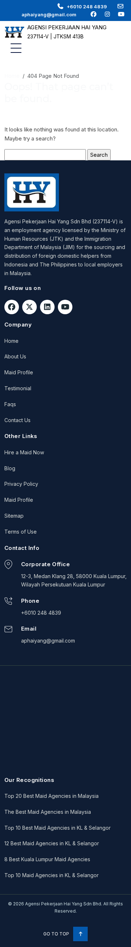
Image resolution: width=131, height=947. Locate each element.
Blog (9, 468)
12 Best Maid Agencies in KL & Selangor (51, 843)
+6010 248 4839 (87, 6)
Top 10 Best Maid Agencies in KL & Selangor (57, 828)
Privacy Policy (21, 484)
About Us (15, 356)
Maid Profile (18, 372)
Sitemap (14, 516)
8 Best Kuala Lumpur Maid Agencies (47, 859)
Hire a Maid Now (24, 452)
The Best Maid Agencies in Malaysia (47, 812)
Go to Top (56, 934)
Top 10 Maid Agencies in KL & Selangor (51, 875)
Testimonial (17, 388)
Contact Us (17, 420)
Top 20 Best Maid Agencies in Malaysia (51, 796)
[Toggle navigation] (16, 48)
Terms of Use (20, 532)
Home (12, 75)
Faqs (10, 404)
